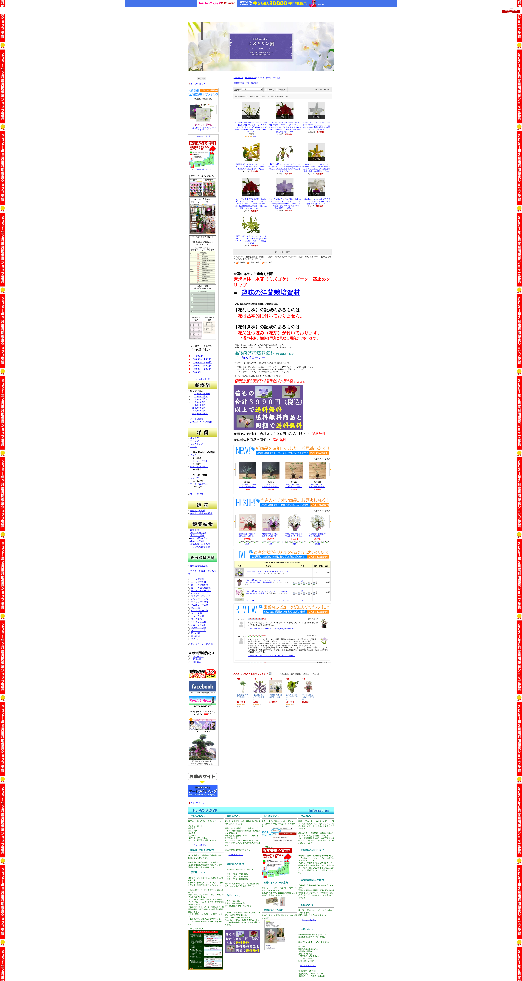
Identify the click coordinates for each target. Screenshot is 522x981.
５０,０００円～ (200, 413)
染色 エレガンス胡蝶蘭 (201, 422)
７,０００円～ (201, 396)
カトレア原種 (197, 579)
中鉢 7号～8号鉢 (199, 538)
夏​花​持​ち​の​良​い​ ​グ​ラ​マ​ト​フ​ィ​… (292, 697)
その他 (194, 639)
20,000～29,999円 (202, 365)
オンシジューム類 (199, 599)
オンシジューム (197, 438)
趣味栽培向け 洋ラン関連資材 (246, 83)
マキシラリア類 (198, 630)
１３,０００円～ (200, 402)
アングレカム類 (198, 622)
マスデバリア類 (198, 627)
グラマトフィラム (199, 466)
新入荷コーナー (253, 357)
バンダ (193, 446)
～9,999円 (198, 356)
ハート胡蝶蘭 (196, 419)
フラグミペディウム (201, 596)
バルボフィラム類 (199, 605)
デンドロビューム (199, 484)
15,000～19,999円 (202, 362)
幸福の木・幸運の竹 (200, 544)
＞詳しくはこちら (199, 845)
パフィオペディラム (201, 593)
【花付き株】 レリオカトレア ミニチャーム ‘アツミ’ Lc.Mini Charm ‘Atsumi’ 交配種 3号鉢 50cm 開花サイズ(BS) (250, 166)
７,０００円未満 (202, 393)
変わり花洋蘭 (196, 494)
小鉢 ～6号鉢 (197, 541)
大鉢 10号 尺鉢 (198, 532)
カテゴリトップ (238, 78)
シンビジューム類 (199, 610)
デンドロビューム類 (201, 590)
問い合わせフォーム (308, 966)
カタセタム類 (197, 616)
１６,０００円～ (200, 405)
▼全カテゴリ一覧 (203, 136)
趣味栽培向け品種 (199, 566)
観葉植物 (194, 530)
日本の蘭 (195, 633)
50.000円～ (199, 372)
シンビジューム (197, 478)
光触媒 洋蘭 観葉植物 (201, 513)
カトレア (194, 441)
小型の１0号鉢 (197, 535)
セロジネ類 (196, 613)
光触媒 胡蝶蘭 (197, 510)
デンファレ (195, 455)
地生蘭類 (195, 636)
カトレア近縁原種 (199, 585)
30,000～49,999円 (202, 369)
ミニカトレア (196, 444)
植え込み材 (198, 656)
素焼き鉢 (197, 659)
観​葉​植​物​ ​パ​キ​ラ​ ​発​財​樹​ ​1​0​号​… (243, 697)
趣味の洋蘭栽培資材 (270, 292)
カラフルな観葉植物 (200, 547)
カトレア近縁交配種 (201, 588)
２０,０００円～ (200, 408)
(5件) (255, 137)
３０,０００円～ (200, 411)
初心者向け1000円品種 (202, 644)
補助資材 (197, 662)
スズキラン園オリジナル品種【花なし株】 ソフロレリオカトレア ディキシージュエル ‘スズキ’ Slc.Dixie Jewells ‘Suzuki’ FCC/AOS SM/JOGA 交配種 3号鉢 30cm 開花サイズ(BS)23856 (285, 127)
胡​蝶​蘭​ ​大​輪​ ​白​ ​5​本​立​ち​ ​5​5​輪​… (275, 696)
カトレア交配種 (198, 582)
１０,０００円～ (200, 399)
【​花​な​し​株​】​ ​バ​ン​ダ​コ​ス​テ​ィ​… (259, 697)
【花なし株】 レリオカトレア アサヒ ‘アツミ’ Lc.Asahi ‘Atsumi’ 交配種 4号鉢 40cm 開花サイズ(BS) (316, 201)
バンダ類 (195, 608)
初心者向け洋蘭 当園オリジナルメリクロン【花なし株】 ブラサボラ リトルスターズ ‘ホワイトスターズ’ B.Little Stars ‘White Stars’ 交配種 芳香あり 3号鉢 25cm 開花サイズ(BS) (251, 127)
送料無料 (282, 90)
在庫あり (271, 90)
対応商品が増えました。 (203, 169)
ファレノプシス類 (199, 602)
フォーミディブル (199, 461)
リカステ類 (196, 619)
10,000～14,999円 (202, 359)
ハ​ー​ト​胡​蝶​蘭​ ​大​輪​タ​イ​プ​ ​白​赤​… (308, 697)
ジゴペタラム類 (198, 625)
